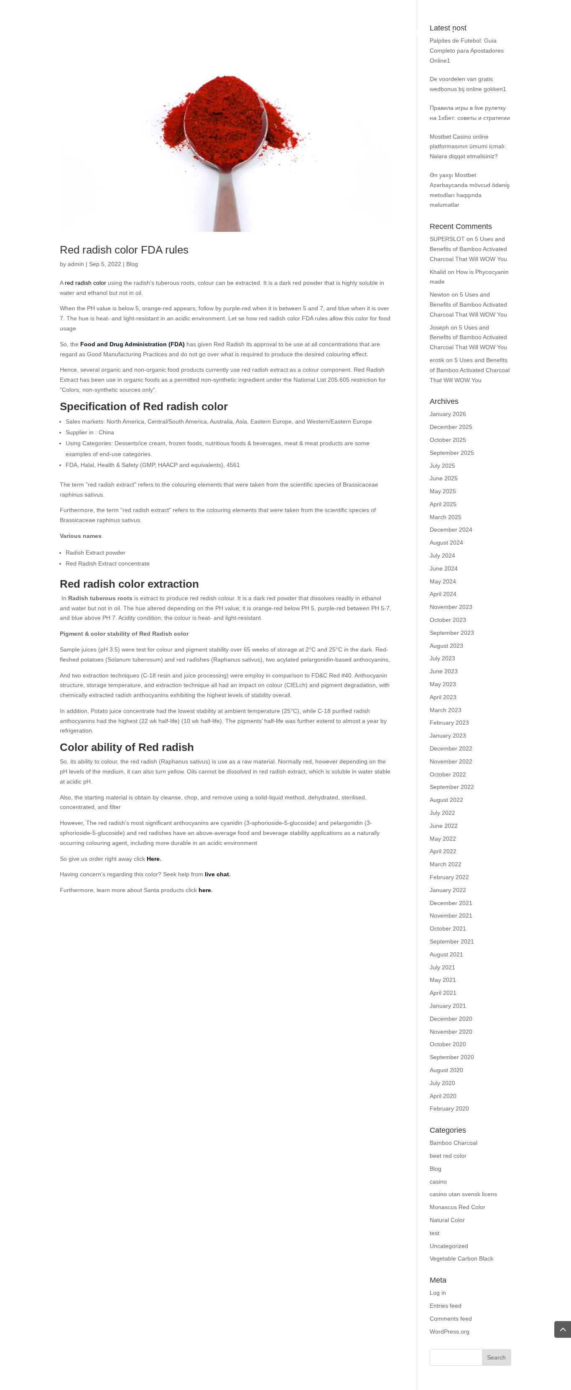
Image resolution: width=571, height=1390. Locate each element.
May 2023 (443, 684)
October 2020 (448, 1044)
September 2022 (452, 787)
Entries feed (445, 1305)
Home (322, 33)
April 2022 (443, 851)
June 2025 (444, 478)
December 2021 (451, 903)
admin (76, 264)
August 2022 (446, 799)
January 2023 (448, 735)
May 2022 (443, 838)
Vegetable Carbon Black (461, 1258)
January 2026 (448, 414)
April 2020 (443, 1096)
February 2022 (449, 877)
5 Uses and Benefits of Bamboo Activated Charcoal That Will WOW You (468, 249)
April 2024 (443, 594)
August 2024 (446, 542)
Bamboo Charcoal (453, 1142)
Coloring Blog (477, 33)
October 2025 (448, 439)
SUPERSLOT (447, 239)
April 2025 (443, 504)
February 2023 (449, 722)
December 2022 (451, 748)
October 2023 (448, 619)
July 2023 (442, 658)
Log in (438, 1292)
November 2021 (451, 915)
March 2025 (445, 517)
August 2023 (446, 645)
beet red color (448, 1155)
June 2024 (444, 568)
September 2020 (452, 1057)
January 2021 (448, 1005)
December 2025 (451, 427)
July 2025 (442, 465)
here (205, 890)
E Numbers (419, 33)
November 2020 (451, 1031)
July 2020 (442, 1083)
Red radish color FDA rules (124, 250)
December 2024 (451, 529)
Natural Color (447, 1220)
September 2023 (452, 632)
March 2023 (445, 710)
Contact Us (536, 33)
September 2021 (452, 941)
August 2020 (446, 1070)
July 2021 (442, 967)
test (434, 1233)
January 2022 (448, 890)
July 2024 (442, 555)
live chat (217, 874)
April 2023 (443, 697)
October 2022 (448, 774)
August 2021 (446, 954)
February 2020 (449, 1108)
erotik (437, 360)
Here (153, 858)
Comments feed (451, 1318)
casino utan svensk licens (463, 1194)
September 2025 (452, 452)
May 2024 (443, 581)
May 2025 (443, 491)
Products (362, 33)
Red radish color (185, 406)
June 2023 (444, 671)
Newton (440, 294)
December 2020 (451, 1018)
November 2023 (451, 607)
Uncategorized (449, 1246)
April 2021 (443, 992)
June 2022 (444, 825)
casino (438, 1181)
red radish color (84, 282)
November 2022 (451, 761)
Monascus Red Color (457, 1207)
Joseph (439, 327)
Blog (132, 264)
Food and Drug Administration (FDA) (132, 344)
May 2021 (443, 980)
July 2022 (442, 812)
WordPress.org (449, 1331)
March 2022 (445, 864)
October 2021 (448, 928)
